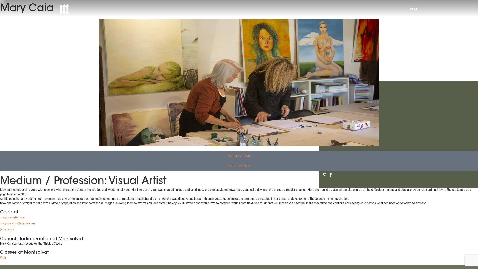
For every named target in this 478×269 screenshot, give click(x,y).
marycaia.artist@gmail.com (17, 223)
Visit (3, 257)
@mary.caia (7, 229)
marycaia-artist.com (13, 217)
